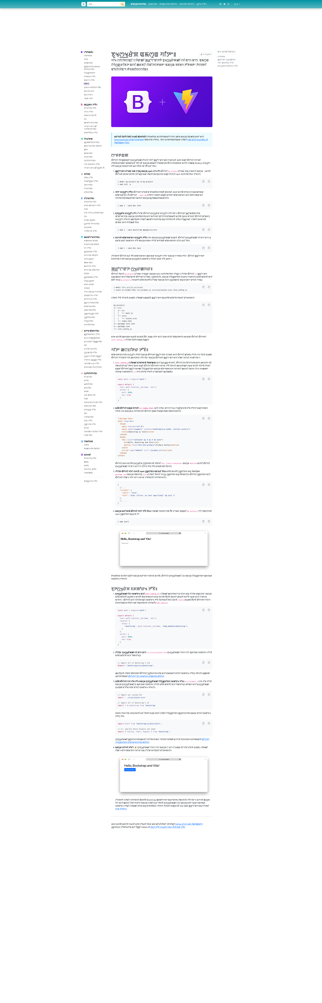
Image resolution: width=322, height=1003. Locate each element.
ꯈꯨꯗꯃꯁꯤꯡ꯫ (152, 4)
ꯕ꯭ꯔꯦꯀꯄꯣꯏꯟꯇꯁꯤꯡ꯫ (91, 142)
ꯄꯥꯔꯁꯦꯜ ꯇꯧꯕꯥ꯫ (89, 80)
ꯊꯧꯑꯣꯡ (86, 445)
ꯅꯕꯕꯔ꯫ (87, 288)
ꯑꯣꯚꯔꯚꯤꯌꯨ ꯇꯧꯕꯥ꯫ (90, 108)
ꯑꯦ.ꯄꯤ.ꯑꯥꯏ (88, 377)
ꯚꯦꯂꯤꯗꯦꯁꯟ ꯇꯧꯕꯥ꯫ (90, 231)
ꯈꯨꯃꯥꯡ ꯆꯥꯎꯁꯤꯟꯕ (90, 310)
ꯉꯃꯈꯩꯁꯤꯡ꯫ (88, 384)
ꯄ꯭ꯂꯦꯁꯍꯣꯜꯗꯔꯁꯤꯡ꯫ (91, 302)
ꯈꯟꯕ (86, 209)
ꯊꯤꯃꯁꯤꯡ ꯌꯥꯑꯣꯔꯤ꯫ (186, 4)
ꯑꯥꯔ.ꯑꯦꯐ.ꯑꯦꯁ (89, 91)
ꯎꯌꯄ (86, 391)
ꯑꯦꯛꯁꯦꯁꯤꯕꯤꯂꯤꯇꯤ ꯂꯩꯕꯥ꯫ (92, 87)
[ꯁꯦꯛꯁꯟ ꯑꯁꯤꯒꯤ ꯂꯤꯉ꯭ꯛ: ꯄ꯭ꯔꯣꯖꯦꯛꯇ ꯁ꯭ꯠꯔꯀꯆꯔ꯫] (154, 268)
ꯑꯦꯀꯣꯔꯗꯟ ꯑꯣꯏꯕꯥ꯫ (91, 240)
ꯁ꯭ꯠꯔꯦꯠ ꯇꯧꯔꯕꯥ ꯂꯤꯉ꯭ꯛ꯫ (92, 356)
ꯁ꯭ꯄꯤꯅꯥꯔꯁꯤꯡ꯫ (89, 317)
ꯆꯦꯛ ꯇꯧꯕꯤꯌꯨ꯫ (121, 808)
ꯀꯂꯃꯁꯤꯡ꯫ (88, 153)
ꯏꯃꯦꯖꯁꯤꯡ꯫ (88, 185)
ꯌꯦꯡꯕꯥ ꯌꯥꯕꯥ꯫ (88, 435)
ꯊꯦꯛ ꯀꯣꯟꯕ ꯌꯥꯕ (89, 395)
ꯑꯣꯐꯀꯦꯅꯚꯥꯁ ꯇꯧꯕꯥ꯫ (91, 295)
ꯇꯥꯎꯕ (86, 398)
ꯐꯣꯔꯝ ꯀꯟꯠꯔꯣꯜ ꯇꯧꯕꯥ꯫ (92, 205)
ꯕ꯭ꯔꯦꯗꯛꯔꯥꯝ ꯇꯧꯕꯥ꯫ (90, 251)
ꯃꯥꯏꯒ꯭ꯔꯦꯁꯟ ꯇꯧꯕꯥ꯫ (90, 481)
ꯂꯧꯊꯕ (86, 59)
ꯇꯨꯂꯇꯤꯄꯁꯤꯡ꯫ (89, 324)
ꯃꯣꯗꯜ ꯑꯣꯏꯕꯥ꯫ (89, 284)
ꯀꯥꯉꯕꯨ (86, 462)
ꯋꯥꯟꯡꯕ (86, 273)
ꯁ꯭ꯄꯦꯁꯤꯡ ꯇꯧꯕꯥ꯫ (90, 424)
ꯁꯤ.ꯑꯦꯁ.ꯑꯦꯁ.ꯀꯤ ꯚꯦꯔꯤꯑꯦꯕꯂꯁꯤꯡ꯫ (90, 127)
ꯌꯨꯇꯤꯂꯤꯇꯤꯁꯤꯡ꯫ (89, 160)
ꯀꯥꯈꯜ (86, 149)
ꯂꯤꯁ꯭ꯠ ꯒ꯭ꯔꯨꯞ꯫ (89, 281)
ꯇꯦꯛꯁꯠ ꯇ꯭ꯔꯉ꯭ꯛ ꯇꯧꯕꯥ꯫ (92, 360)
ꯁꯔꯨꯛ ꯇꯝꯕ (88, 98)
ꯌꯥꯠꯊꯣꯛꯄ (88, 227)
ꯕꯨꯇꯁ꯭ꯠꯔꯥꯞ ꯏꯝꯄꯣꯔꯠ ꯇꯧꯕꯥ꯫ (227, 66)
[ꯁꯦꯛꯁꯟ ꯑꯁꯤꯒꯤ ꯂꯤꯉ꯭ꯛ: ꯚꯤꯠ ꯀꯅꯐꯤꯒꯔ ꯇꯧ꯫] (150, 349)
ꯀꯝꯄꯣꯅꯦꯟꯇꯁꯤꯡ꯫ (91, 122)
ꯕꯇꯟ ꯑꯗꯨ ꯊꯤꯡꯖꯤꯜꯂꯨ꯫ (91, 270)
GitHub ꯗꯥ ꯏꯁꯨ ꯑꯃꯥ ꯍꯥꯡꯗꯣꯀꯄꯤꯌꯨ (188, 824)
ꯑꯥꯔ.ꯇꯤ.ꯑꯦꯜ (88, 94)
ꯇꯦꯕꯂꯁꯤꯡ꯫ (88, 188)
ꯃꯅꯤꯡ (86, 380)
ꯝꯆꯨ (85, 119)
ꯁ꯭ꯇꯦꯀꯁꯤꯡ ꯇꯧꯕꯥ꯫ (90, 352)
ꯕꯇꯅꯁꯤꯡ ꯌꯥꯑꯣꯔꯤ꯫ (91, 255)
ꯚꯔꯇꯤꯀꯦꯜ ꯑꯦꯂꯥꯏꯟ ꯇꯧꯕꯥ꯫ (93, 431)
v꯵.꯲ (237, 4)
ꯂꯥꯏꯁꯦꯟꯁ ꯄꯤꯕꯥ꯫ (90, 469)
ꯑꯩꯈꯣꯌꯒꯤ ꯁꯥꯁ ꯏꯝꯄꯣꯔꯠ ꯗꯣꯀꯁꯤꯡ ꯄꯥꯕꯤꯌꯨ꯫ (146, 676)
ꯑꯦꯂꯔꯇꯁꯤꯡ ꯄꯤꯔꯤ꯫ (91, 244)
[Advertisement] (161, 29)
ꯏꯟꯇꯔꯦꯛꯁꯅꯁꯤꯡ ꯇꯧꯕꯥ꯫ (93, 402)
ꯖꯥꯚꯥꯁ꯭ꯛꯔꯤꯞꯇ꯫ (89, 73)
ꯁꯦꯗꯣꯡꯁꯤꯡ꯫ (88, 417)
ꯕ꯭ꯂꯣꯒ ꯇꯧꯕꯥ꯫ (201, 4)
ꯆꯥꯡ (85, 216)
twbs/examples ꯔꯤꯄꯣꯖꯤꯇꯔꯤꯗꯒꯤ (129, 139)
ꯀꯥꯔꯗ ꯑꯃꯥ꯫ (88, 262)
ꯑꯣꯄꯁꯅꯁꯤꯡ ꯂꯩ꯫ (90, 115)
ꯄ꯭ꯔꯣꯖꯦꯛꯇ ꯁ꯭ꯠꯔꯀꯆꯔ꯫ (226, 59)
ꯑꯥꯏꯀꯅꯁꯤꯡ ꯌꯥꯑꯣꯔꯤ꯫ (168, 4)
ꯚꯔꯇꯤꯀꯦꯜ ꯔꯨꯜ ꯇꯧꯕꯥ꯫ (91, 363)
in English (206, 54)
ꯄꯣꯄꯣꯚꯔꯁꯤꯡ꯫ (89, 306)
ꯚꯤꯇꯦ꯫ (86, 84)
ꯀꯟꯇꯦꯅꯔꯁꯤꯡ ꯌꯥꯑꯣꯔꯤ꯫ (93, 146)
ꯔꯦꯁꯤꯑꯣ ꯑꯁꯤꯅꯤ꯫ (90, 349)
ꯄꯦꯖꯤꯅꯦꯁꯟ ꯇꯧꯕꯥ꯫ (90, 299)
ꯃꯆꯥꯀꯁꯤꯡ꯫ (88, 63)
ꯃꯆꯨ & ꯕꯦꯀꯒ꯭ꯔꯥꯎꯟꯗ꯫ (92, 338)
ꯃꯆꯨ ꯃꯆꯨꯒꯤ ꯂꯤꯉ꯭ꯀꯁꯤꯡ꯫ (93, 341)
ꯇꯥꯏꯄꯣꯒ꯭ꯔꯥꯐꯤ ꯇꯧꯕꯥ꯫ (91, 181)
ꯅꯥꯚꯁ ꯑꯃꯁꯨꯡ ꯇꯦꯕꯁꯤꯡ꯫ (93, 292)
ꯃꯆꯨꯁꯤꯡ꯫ (87, 388)
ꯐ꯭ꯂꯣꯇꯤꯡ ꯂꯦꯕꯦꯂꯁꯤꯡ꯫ (91, 223)
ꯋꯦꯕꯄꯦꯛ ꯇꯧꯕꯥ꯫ (89, 76)
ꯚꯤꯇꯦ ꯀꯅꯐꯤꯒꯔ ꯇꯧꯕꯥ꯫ (225, 63)
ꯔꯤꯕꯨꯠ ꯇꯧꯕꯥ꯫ (88, 177)
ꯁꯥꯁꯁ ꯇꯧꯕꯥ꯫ (88, 111)
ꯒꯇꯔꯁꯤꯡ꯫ (88, 157)
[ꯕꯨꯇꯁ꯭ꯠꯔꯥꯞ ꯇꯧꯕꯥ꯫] (83, 4)
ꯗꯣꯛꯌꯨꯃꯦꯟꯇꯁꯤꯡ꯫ (138, 4)
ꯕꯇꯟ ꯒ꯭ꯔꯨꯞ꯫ (88, 259)
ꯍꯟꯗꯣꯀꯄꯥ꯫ (88, 473)
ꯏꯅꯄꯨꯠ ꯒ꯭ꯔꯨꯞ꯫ (89, 220)
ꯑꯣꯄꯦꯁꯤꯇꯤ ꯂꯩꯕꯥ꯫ (90, 406)
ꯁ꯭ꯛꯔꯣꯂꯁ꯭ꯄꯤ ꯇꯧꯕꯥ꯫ (91, 313)
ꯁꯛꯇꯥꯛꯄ (88, 55)
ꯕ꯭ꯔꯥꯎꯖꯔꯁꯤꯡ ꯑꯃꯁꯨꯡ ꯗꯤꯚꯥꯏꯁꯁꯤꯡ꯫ (92, 67)
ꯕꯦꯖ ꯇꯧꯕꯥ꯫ (87, 248)
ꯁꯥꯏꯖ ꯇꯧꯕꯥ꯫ (88, 420)
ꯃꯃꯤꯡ (86, 465)
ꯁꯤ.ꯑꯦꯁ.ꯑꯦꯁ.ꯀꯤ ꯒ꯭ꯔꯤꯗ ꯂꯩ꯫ (94, 168)
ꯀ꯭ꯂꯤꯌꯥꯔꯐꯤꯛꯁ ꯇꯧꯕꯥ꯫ (92, 334)
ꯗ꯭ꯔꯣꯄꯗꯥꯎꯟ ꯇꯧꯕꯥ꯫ (91, 277)
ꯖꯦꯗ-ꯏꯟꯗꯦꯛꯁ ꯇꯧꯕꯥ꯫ (92, 164)
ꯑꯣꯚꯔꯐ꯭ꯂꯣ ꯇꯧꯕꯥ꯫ (90, 409)
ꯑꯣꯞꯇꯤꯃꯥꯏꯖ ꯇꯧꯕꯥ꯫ (90, 132)
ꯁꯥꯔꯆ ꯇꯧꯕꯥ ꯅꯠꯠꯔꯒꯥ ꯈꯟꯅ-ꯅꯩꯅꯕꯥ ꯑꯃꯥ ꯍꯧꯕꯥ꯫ (167, 827)
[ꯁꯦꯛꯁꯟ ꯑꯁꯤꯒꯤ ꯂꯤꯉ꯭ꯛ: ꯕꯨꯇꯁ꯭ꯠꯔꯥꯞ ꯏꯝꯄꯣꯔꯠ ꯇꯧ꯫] (159, 588)
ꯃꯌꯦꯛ (86, 428)
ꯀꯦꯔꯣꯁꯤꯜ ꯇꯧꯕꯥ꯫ (90, 266)
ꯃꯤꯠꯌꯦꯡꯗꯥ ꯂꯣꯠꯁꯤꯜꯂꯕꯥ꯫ (93, 367)
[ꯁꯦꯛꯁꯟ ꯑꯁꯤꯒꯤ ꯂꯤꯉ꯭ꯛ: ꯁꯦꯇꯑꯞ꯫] (130, 155)
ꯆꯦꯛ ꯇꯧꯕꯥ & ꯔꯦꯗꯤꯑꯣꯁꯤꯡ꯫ (93, 212)
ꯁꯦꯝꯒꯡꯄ (221, 56)
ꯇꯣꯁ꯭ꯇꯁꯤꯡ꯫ (88, 321)
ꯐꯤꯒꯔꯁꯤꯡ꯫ (88, 192)
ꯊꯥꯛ (85, 345)
